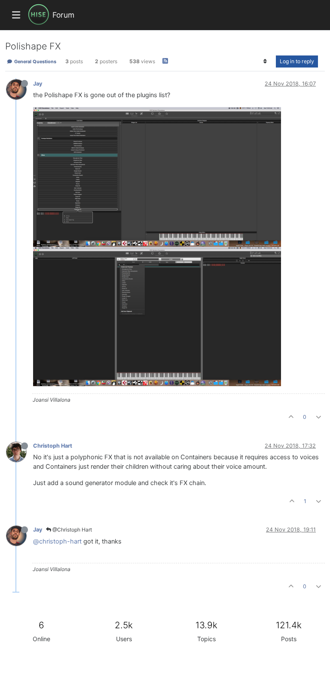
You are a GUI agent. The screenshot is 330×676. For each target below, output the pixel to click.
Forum (63, 14)
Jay (37, 83)
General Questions (34, 61)
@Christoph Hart (71, 529)
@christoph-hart (57, 541)
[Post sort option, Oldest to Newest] (265, 61)
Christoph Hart (52, 445)
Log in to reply (297, 61)
